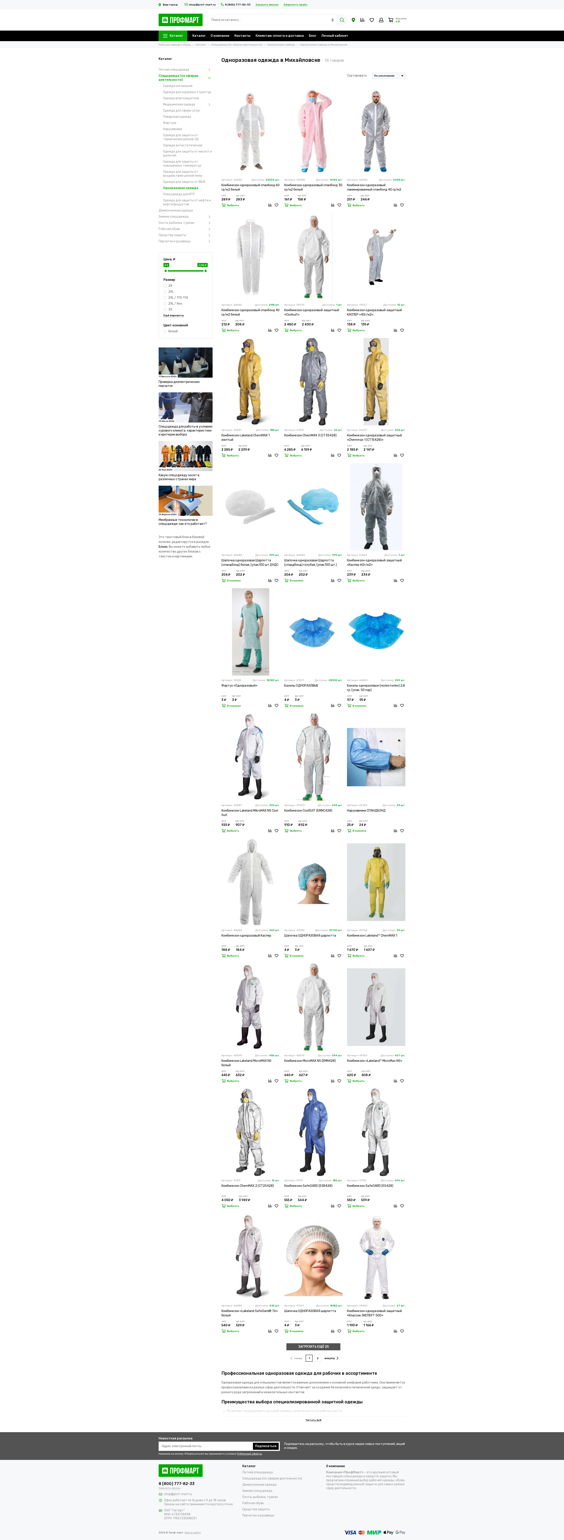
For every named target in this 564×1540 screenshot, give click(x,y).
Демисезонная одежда (176, 210)
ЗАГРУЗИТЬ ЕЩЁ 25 (313, 1347)
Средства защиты (172, 235)
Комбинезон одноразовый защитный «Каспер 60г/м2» (374, 563)
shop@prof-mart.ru (202, 4)
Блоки (163, 547)
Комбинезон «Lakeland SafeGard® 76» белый (249, 1313)
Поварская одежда (177, 117)
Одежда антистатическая (182, 145)
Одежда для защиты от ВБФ (184, 182)
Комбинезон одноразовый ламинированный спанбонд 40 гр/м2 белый (374, 187)
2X (170, 286)
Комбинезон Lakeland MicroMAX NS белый (246, 1063)
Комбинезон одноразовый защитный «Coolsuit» (311, 312)
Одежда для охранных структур (187, 92)
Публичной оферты (249, 1453)
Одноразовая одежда (180, 188)
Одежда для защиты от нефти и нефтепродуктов (187, 202)
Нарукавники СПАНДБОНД (366, 810)
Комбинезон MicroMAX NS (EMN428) (310, 1061)
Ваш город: (171, 4)
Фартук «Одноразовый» (239, 685)
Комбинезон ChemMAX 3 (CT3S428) (310, 435)
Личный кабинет (334, 36)
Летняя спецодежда (174, 70)
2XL (171, 292)
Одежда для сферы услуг (181, 110)
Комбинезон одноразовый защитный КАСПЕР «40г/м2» (374, 312)
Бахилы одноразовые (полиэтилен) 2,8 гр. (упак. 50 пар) (376, 688)
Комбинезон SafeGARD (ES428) (370, 1186)
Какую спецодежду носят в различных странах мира (179, 477)
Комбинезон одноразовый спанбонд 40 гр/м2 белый (250, 312)
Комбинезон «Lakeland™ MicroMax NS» (374, 1061)
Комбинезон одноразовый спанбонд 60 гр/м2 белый (250, 187)
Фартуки (169, 123)
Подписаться (265, 1446)
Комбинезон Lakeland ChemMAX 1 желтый (245, 438)
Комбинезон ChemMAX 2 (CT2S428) (247, 1186)
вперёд (330, 1358)
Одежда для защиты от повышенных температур (182, 163)
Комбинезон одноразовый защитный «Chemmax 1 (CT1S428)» (374, 438)
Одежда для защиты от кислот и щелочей (187, 153)
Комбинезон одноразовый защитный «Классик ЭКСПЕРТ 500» (374, 1313)
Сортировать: (357, 75)
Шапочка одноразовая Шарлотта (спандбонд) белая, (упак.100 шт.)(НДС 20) (249, 563)
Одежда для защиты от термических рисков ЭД (181, 137)
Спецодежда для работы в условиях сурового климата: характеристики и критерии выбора (186, 430)
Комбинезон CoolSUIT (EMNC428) (308, 810)
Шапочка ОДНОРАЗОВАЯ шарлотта (310, 935)
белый (173, 331)
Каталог (176, 36)
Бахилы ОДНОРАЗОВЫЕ (301, 685)
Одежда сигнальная (177, 86)
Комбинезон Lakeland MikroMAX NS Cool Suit (249, 813)
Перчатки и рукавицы (175, 241)
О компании (220, 36)
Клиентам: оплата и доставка (280, 36)
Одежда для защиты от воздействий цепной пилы (182, 174)
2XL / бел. (175, 303)
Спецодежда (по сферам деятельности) (178, 78)
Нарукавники (172, 129)
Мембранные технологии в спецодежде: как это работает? (183, 522)
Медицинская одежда (179, 104)
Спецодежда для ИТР (179, 194)
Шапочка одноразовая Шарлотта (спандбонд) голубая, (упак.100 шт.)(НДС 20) (310, 563)
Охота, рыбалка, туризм (176, 223)
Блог (312, 36)
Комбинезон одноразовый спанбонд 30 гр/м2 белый (313, 187)
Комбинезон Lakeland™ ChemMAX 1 (372, 935)
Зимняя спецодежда (174, 217)
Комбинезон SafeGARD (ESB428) (308, 1186)
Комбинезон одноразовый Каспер (246, 935)
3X (170, 309)
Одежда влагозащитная (181, 98)
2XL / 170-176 (178, 298)
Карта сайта (193, 1532)
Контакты (242, 36)
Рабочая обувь (169, 229)
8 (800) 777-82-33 (237, 4)
